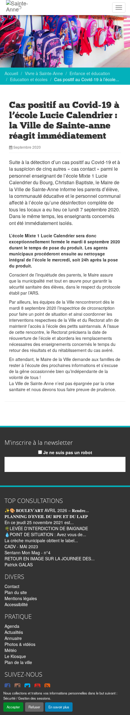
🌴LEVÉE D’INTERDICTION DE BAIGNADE (46, 528)
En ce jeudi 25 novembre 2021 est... (39, 522)
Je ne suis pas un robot (67, 452)
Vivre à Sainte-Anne (44, 73)
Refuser (34, 706)
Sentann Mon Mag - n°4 (27, 552)
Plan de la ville (18, 662)
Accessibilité (16, 604)
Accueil (11, 73)
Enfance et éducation (90, 73)
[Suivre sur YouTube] (37, 686)
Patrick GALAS (19, 565)
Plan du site (16, 592)
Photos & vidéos (20, 644)
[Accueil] (19, 7)
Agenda (12, 626)
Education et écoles (28, 79)
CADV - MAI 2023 (21, 546)
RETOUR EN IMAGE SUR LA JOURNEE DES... (50, 558)
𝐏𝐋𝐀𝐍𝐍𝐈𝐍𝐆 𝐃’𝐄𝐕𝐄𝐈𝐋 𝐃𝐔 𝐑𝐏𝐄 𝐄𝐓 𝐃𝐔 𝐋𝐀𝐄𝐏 (46, 516)
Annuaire (13, 638)
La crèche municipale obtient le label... (41, 540)
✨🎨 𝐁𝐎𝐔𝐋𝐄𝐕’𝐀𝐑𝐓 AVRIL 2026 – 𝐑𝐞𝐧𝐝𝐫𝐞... (47, 510)
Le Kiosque (15, 656)
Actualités (14, 632)
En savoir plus (58, 706)
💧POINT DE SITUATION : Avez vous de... (45, 534)
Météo (11, 650)
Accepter (13, 706)
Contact (12, 586)
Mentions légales (21, 598)
